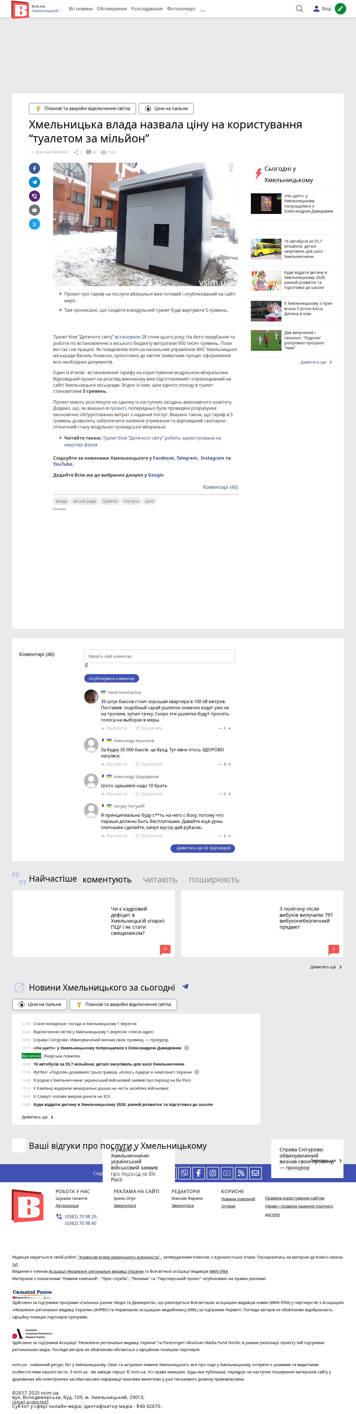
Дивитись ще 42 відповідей (204, 847)
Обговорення (112, 9)
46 (91, 152)
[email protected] (30, 1402)
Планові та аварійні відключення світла (87, 108)
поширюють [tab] (214, 879)
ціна (149, 501)
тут (15, 1264)
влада (61, 501)
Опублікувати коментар (112, 678)
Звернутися (125, 1205)
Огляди (228, 1206)
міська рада (84, 501)
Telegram (186, 458)
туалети (109, 501)
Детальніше (67, 1205)
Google (156, 475)
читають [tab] (160, 879)
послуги (131, 501)
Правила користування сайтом (294, 1198)
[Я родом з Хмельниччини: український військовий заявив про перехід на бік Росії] (93, 1131)
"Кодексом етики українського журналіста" (119, 1257)
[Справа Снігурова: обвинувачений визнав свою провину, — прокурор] (262, 1131)
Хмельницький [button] (45, 11)
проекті (117, 408)
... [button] (202, 8)
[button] (185, 987)
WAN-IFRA (218, 1271)
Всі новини (81, 9)
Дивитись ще (317, 362)
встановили (127, 337)
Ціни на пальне (171, 108)
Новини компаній (238, 1198)
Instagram (211, 458)
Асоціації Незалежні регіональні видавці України (97, 1271)
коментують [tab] (107, 879)
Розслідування (147, 9)
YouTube (62, 464)
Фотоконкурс (181, 9)
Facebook (163, 458)
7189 (107, 152)
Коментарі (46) (220, 487)
